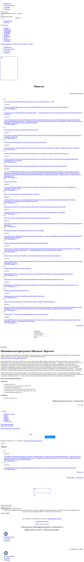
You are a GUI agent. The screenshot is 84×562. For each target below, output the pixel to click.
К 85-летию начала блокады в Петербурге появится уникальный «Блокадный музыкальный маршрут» (32, 255)
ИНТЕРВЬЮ (7, 31)
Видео (5, 38)
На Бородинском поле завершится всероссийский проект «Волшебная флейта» (26, 243)
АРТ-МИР (7, 34)
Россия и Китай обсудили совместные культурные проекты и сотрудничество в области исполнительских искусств (36, 153)
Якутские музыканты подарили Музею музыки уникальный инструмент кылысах (27, 218)
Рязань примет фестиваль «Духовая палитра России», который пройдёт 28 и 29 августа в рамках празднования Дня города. (38, 274)
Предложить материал (7, 424)
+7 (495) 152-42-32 (17, 44)
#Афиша (6, 417)
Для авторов (7, 39)
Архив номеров (5, 513)
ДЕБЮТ (6, 35)
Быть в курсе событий (14, 508)
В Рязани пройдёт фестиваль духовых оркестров (17, 268)
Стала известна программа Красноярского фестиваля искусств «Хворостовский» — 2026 (29, 101)
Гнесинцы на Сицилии (10, 181)
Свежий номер (8, 21)
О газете (6, 28)
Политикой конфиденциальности (33, 440)
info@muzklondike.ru (6, 44)
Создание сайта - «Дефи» (76, 549)
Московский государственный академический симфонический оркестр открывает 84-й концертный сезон (33, 279)
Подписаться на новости (76, 93)
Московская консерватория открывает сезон (16, 290)
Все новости (79, 325)
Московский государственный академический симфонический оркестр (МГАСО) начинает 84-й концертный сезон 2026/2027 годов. (41, 285)
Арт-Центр (7, 41)
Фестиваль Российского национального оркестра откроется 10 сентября (24, 230)
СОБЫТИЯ (7, 32)
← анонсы (3, 411)
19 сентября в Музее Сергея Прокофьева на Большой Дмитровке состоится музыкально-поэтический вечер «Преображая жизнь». (40, 467)
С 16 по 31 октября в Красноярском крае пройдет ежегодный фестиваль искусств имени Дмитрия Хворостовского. (36, 107)
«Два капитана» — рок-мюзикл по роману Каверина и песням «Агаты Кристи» (26, 314)
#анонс (6, 415)
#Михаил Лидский (9, 414)
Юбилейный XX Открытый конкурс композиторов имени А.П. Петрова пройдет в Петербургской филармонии (35, 166)
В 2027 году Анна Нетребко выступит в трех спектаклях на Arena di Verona (25, 142)
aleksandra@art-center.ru (42, 521)
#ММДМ (6, 420)
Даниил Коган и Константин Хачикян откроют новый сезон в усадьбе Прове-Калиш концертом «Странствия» (35, 206)
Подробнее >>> (13, 108)
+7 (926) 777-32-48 (27, 44)
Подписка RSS (70, 477)
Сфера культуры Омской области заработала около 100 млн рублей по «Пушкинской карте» (29, 301)
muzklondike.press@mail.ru (54, 518)
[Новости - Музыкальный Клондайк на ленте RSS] (79, 477)
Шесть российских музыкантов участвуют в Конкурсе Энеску (21, 129)
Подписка (7, 22)
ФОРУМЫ (7, 36)
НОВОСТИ (7, 29)
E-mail (30, 434)
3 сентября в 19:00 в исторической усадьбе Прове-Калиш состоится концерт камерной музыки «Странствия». (34, 212)
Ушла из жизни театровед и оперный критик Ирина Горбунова (21, 194)
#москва (6, 418)
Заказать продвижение (7, 425)
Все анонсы (80, 472)
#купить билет (8, 421)
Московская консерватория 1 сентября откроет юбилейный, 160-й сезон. (24, 296)
